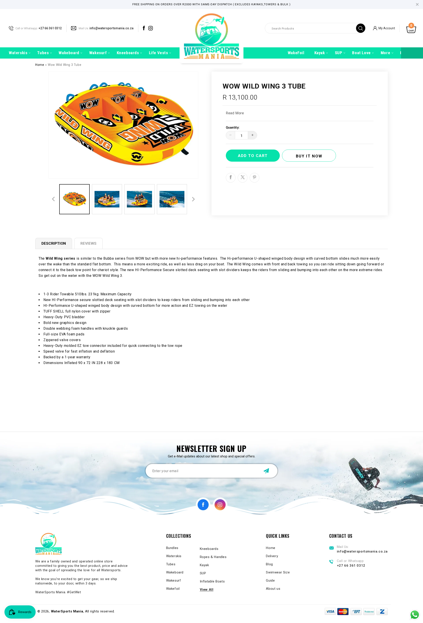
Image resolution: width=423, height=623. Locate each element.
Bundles (172, 548)
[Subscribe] (266, 471)
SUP (203, 573)
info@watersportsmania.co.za (111, 28)
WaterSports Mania (67, 611)
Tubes (171, 564)
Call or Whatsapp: (26, 28)
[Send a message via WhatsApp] (415, 615)
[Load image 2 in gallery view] (107, 199)
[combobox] (315, 28)
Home (39, 65)
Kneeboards (209, 549)
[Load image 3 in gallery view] (139, 199)
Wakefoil (173, 589)
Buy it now (309, 155)
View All (206, 590)
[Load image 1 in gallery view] (74, 199)
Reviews (88, 243)
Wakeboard (175, 572)
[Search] (360, 28)
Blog (269, 564)
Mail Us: (84, 28)
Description (53, 243)
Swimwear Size (278, 572)
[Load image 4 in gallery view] (172, 199)
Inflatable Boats (212, 581)
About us (273, 589)
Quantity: (233, 127)
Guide (270, 580)
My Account (386, 28)
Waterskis (174, 556)
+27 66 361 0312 (50, 28)
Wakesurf (173, 580)
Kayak (204, 565)
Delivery (272, 556)
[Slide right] (193, 199)
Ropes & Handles (213, 557)
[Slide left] (53, 199)
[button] (18, 53)
